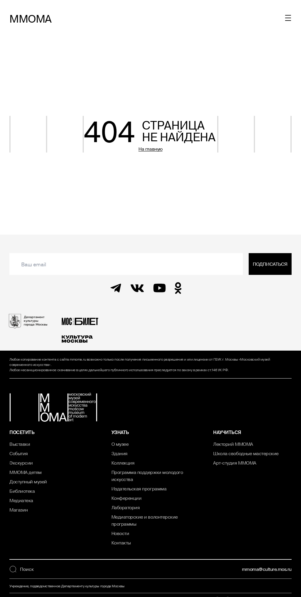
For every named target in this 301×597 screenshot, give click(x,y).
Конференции (126, 498)
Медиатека (21, 500)
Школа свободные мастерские (246, 453)
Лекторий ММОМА (233, 444)
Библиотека (22, 491)
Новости (120, 533)
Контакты (121, 542)
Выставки (19, 444)
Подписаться (270, 264)
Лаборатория (125, 507)
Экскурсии (21, 463)
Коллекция (123, 463)
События (18, 453)
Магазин (18, 510)
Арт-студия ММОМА (234, 463)
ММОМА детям (25, 472)
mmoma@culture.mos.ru (267, 569)
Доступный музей (28, 481)
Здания (119, 453)
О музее (120, 444)
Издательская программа (138, 488)
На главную (150, 149)
